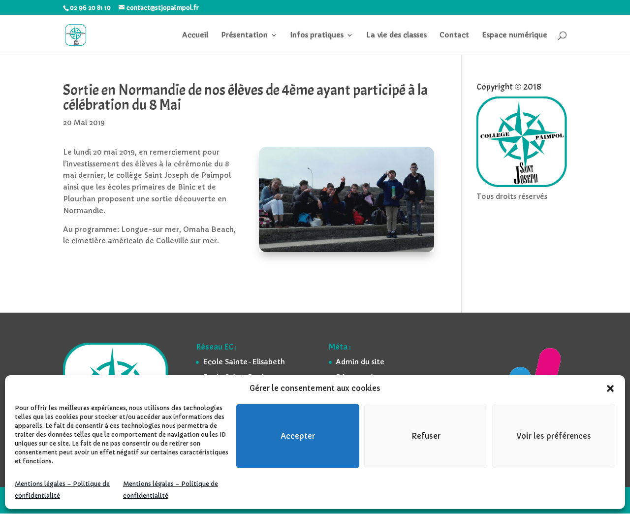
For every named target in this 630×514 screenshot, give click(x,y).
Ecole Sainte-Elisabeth (244, 361)
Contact (454, 35)
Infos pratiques (317, 35)
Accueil (195, 35)
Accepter (298, 436)
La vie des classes (396, 35)
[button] (610, 388)
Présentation (244, 35)
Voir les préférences (553, 436)
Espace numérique (514, 35)
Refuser (426, 436)
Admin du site (360, 361)
